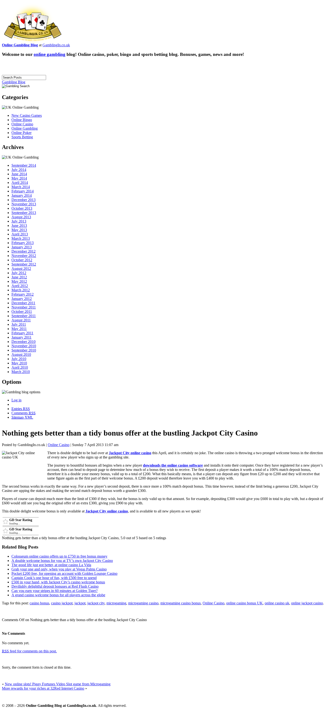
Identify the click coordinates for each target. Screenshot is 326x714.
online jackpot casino (307, 603)
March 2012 (20, 290)
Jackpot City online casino (130, 453)
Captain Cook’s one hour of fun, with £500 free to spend (54, 578)
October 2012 (21, 260)
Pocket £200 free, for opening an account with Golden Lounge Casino (64, 573)
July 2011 (18, 324)
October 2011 (21, 311)
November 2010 (23, 346)
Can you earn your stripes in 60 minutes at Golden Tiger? (54, 591)
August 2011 (21, 320)
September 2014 (23, 165)
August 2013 (21, 217)
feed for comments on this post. (29, 651)
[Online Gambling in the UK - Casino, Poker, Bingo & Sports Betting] (32, 42)
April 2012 (19, 286)
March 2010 (20, 372)
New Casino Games (26, 115)
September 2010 (23, 350)
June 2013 (19, 226)
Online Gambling (24, 128)
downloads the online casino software (173, 465)
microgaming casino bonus (180, 603)
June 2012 (19, 277)
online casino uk (277, 603)
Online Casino (22, 124)
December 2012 (23, 251)
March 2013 (20, 238)
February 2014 (22, 191)
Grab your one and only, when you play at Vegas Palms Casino (59, 569)
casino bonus (39, 603)
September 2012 (23, 264)
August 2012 (21, 268)
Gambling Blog (13, 82)
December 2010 (23, 342)
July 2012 (18, 273)
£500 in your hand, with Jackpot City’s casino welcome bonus (58, 582)
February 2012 (22, 294)
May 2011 (19, 329)
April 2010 (19, 367)
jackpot (79, 603)
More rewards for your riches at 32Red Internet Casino (43, 688)
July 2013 (18, 221)
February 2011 (22, 333)
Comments (23, 413)
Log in (16, 400)
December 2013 (23, 200)
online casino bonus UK (244, 603)
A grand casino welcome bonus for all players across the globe (58, 595)
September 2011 (23, 316)
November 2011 (23, 307)
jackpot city (96, 603)
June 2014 (19, 174)
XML (22, 417)
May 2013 (19, 230)
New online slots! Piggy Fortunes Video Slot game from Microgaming (57, 684)
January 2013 (21, 247)
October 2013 (21, 208)
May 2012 (19, 281)
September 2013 (23, 213)
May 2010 (19, 363)
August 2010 (21, 354)
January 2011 (21, 337)
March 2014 (20, 187)
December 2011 (23, 303)
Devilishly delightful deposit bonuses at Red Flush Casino (55, 586)
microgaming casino (143, 603)
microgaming (116, 603)
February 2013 (22, 243)
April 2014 (19, 183)
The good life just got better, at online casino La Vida (51, 565)
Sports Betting (22, 137)
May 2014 (19, 178)
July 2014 (18, 170)
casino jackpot (62, 603)
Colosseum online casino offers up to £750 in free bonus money (59, 556)
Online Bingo (21, 120)
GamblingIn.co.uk (56, 45)
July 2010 (18, 359)
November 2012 (23, 256)
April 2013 (19, 234)
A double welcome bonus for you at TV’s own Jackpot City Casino (62, 561)
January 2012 (21, 299)
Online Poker (21, 133)
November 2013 (23, 204)
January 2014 (21, 195)
